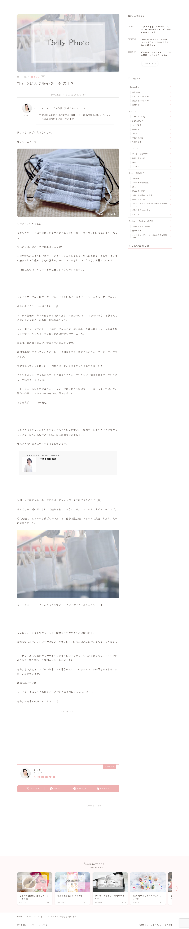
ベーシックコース (139, 199)
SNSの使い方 (137, 121)
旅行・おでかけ (138, 158)
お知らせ (136, 105)
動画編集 (136, 129)
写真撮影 (136, 178)
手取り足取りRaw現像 (141, 210)
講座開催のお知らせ (140, 100)
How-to (132, 111)
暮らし (36, 77)
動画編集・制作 (138, 191)
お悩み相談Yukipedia (141, 226)
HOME (19, 916)
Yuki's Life (133, 148)
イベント (136, 214)
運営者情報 (21, 925)
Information (134, 86)
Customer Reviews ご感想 (141, 221)
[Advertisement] (68, 735)
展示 (134, 187)
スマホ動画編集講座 (140, 182)
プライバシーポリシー (40, 925)
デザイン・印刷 (138, 116)
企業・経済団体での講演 (142, 195)
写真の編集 (136, 142)
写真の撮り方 (137, 138)
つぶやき (136, 166)
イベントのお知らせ (140, 96)
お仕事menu (137, 92)
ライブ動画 (136, 125)
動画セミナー (137, 230)
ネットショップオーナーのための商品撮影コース (149, 204)
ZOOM (135, 133)
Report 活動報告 (136, 173)
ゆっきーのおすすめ (140, 154)
